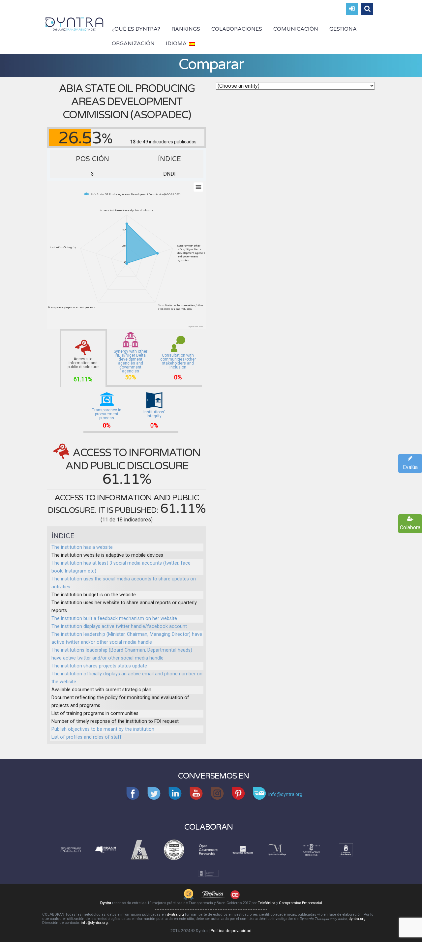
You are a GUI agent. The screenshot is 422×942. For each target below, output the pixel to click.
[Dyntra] (74, 23)
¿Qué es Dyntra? (136, 29)
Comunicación (295, 29)
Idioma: (177, 43)
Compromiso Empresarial (300, 903)
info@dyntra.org (94, 923)
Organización (133, 43)
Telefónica (266, 903)
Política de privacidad (231, 930)
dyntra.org (175, 914)
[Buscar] (367, 9)
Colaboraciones (236, 29)
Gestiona (343, 29)
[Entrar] (352, 9)
